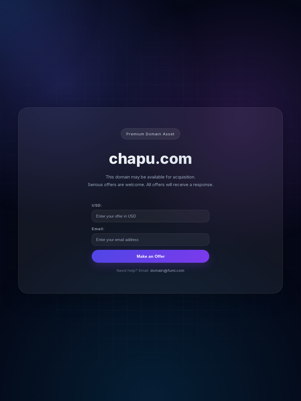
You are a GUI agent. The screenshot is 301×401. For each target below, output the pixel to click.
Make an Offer (151, 256)
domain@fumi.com (167, 270)
